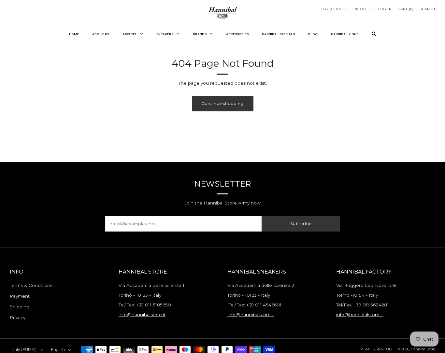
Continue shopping (223, 103)
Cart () (406, 9)
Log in (385, 9)
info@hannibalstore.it (142, 314)
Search (427, 9)
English (360, 9)
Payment (20, 296)
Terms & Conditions (31, 285)
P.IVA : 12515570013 (376, 349)
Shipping (19, 306)
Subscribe (300, 223)
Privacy (17, 317)
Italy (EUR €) (331, 9)
